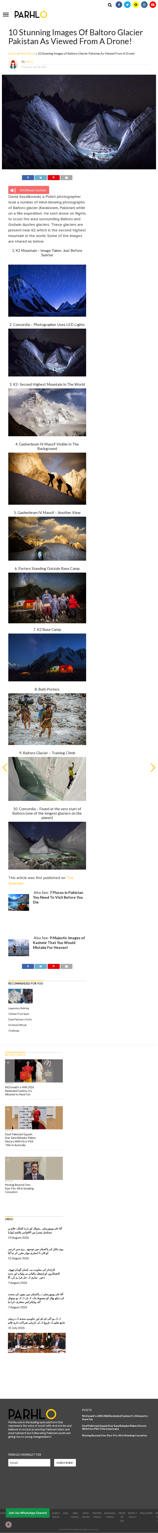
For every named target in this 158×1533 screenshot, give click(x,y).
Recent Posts (15, 1054)
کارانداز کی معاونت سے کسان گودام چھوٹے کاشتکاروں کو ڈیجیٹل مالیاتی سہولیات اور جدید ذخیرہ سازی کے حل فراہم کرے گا (34, 1273)
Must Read (27, 53)
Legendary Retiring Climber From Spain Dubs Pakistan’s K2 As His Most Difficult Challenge (20, 1019)
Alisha (29, 61)
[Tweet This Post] (41, 177)
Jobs (65, 1513)
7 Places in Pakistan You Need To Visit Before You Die (58, 897)
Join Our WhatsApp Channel (28, 1512)
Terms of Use (121, 1517)
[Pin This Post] (53, 177)
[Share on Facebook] (28, 177)
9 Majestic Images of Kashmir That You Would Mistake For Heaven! (59, 943)
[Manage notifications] (8, 1524)
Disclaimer (146, 1513)
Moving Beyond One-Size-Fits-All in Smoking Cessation (114, 1435)
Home (12, 53)
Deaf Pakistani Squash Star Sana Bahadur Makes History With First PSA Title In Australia (114, 1427)
